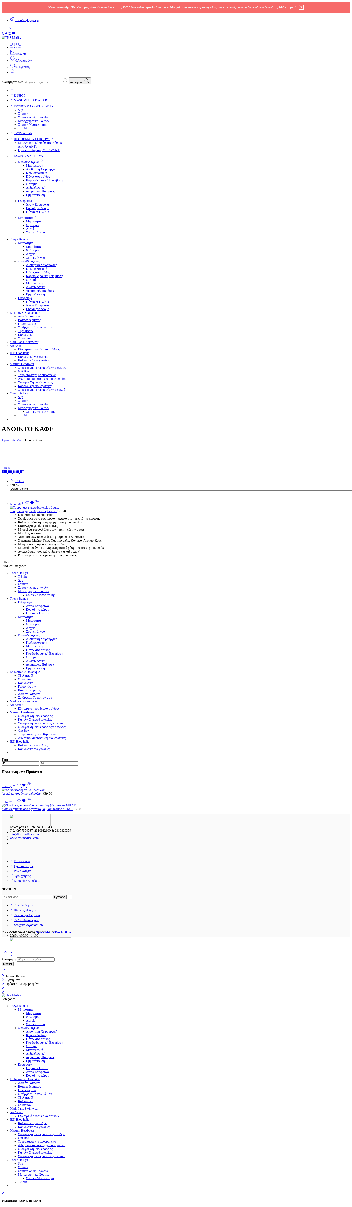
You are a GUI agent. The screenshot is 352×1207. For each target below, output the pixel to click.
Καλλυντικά (25, 334)
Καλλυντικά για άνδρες (33, 356)
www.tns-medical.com (24, 838)
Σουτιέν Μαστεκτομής (32, 124)
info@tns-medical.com (24, 834)
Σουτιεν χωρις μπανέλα (33, 404)
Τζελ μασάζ (26, 331)
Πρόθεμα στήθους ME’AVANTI (39, 150)
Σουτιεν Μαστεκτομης (40, 411)
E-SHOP (19, 95)
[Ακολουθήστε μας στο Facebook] (6, 34)
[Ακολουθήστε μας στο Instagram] (9, 34)
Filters (6, 467)
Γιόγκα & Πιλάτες (37, 212)
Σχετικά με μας (23, 866)
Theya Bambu (19, 239)
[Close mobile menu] (3, 991)
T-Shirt (22, 128)
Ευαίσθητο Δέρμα (37, 208)
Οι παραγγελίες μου (27, 915)
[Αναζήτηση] (12, 72)
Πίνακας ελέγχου (25, 910)
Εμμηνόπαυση (35, 195)
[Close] (11, 562)
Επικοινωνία (22, 861)
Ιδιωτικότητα (22, 871)
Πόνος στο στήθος (38, 176)
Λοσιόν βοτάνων (29, 316)
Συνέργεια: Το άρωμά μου (35, 327)
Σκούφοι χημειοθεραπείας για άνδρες (42, 367)
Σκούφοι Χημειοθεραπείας (35, 382)
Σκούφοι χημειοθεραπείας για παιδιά (41, 389)
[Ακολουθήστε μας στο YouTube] (13, 34)
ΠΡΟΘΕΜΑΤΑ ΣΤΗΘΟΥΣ (32, 139)
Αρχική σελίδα (11, 440)
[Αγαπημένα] (30, 503)
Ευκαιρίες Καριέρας (27, 880)
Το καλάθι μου (23, 905)
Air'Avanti (16, 345)
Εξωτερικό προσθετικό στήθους (38, 349)
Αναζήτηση (77, 82)
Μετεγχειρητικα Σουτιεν (33, 408)
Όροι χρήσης (22, 876)
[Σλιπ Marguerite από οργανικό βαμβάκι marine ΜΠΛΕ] (176, 805)
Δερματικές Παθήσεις (40, 191)
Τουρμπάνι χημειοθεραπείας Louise (33, 511)
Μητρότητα (25, 217)
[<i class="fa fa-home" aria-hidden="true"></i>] (12, 90)
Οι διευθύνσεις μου (26, 920)
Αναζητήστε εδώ (13, 82)
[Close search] (5, 972)
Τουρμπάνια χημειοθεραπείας (37, 375)
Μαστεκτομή (34, 165)
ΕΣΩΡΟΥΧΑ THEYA (28, 156)
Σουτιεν (23, 400)
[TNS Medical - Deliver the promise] (22, 37)
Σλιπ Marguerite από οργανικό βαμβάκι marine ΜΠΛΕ (37, 809)
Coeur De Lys (19, 393)
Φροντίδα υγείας (28, 162)
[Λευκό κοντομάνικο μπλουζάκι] (176, 790)
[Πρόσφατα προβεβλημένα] (12, 955)
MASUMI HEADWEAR (30, 100)
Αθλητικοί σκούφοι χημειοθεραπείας (42, 378)
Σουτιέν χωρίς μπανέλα (33, 117)
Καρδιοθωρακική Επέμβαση (44, 180)
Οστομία (31, 184)
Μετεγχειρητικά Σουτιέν (33, 121)
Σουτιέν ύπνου (35, 232)
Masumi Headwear (22, 364)
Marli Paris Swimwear (24, 342)
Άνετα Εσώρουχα (37, 204)
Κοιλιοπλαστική (36, 173)
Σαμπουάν (24, 338)
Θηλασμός (33, 225)
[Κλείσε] (4, 984)
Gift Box (23, 371)
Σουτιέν (23, 113)
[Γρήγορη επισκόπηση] (37, 503)
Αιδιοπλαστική (35, 187)
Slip (20, 110)
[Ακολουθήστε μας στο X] (3, 34)
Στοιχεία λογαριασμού (28, 925)
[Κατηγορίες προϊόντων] (12, 47)
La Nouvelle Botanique (25, 312)
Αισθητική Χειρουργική (41, 169)
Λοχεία (30, 228)
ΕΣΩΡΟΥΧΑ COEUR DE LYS (35, 106)
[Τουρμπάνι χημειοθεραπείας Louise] (180, 507)
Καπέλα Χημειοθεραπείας (35, 386)
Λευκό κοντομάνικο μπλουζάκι (22, 793)
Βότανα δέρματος (29, 320)
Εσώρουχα (25, 201)
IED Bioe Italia (19, 353)
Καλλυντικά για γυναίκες (34, 360)
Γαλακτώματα (27, 323)
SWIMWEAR (23, 133)
